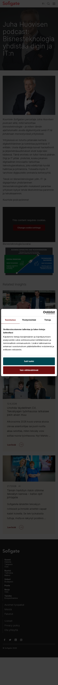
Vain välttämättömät (29, 370)
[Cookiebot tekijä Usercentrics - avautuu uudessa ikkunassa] (43, 312)
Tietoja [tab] (47, 320)
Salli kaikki (29, 361)
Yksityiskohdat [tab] (29, 320)
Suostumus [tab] (10, 320)
